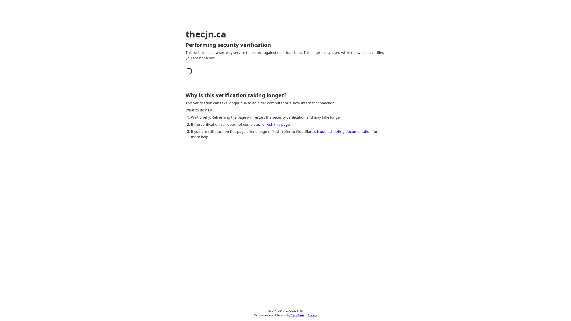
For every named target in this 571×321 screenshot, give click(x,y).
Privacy (312, 315)
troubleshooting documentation (344, 131)
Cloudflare (297, 315)
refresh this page (275, 124)
